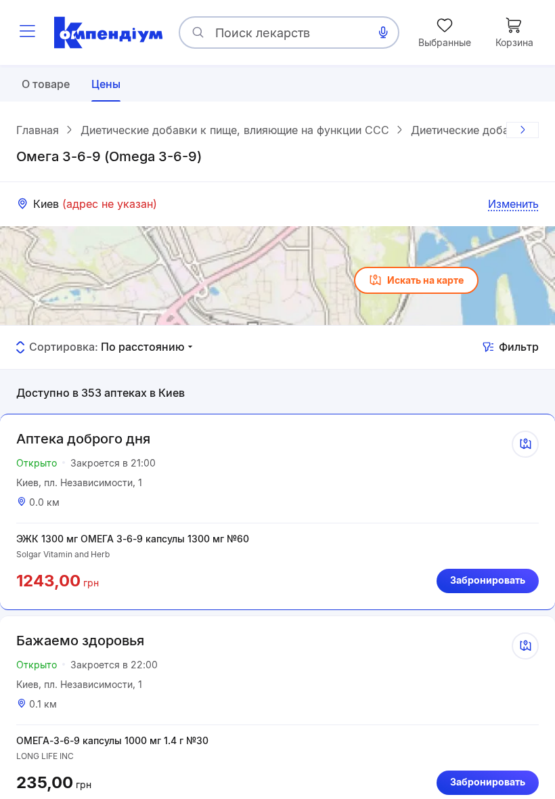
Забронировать (487, 580)
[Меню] (27, 32)
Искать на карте (425, 280)
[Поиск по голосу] (383, 32)
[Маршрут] (525, 444)
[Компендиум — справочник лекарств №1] (108, 32)
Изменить (513, 204)
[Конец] (522, 130)
